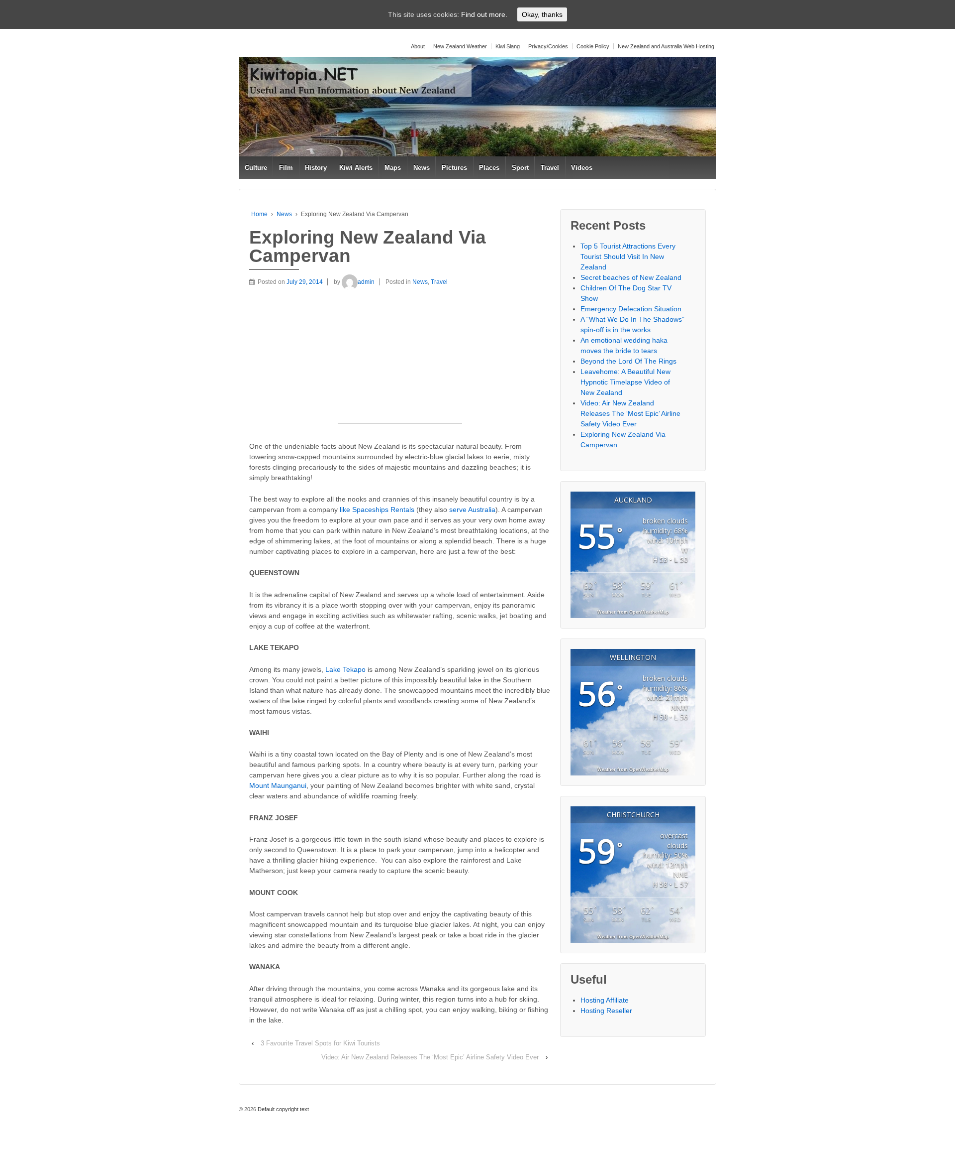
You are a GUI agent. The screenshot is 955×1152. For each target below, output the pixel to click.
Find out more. (484, 14)
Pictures (454, 167)
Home (259, 214)
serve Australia (472, 509)
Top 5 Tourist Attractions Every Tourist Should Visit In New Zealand (627, 256)
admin (366, 281)
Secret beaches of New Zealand (630, 277)
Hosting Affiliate (604, 1000)
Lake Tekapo (345, 669)
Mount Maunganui (277, 785)
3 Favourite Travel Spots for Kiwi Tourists (320, 1043)
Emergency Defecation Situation (630, 309)
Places (489, 167)
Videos (581, 167)
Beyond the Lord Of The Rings (628, 361)
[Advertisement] (400, 361)
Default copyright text (282, 1109)
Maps (392, 167)
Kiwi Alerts (356, 167)
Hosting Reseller (606, 1011)
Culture (256, 167)
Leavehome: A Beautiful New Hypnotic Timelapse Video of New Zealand (625, 382)
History (316, 167)
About (418, 46)
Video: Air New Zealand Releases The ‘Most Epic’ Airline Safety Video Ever (430, 1057)
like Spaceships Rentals (377, 509)
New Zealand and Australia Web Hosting (666, 46)
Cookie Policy (592, 46)
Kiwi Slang (507, 46)
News (421, 167)
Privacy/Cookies (548, 46)
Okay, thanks (542, 14)
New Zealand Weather (460, 46)
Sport (520, 167)
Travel (550, 167)
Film (286, 167)
